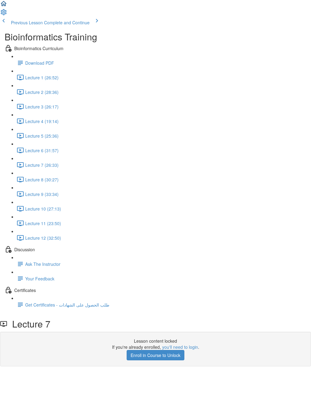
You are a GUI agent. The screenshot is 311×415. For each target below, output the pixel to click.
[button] (3, 5)
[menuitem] (3, 14)
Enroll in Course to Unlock (155, 355)
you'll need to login (180, 347)
